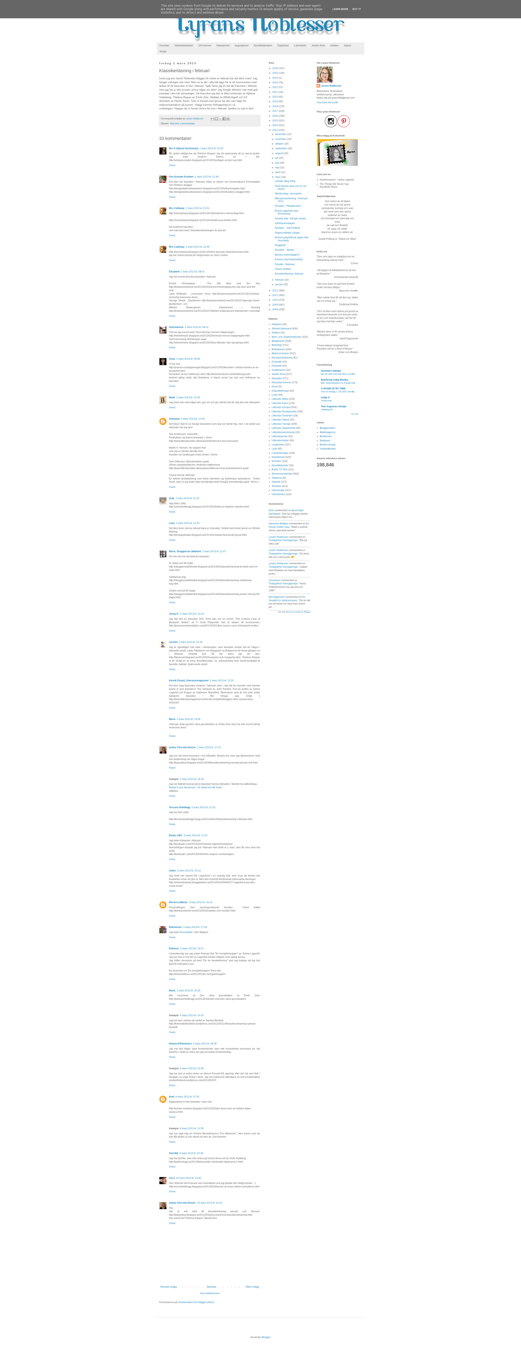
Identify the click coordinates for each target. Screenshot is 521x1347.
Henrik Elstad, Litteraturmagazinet (189, 680)
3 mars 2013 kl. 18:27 (192, 948)
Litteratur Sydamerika (283, 428)
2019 (275, 101)
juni (277, 162)
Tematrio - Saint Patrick (287, 227)
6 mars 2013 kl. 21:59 (192, 1068)
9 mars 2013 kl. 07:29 (187, 1096)
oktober (279, 143)
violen (172, 870)
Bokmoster (175, 927)
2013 (275, 130)
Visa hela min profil (327, 102)
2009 (275, 304)
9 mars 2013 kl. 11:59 (192, 1128)
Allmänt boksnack (281, 328)
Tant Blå (173, 1153)
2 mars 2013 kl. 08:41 (197, 327)
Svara (172, 165)
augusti (279, 153)
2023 (275, 82)
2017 (275, 111)
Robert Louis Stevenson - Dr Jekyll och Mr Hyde (195, 787)
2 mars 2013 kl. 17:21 (209, 747)
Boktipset (325, 440)
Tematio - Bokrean (285, 264)
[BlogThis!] (216, 119)
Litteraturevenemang (283, 432)
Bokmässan (278, 349)
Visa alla (354, 414)
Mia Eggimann (277, 597)
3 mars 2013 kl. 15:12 (189, 870)
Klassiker (174, 123)
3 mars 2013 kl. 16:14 (200, 902)
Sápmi (347, 45)
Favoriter (164, 45)
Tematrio (276, 486)
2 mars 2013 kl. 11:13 (187, 498)
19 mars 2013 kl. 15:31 (209, 1202)
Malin (172, 397)
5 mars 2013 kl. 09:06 (205, 1043)
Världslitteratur (328, 448)
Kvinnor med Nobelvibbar (289, 259)
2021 (275, 92)
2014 (275, 125)
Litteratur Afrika (280, 398)
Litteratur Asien (280, 403)
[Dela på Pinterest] (228, 119)
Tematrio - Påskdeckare (288, 206)
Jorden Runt (318, 45)
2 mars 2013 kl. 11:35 (187, 523)
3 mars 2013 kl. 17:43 (195, 927)
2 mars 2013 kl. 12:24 (192, 613)
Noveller (276, 461)
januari (279, 284)
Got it (356, 9)
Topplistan (283, 45)
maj (277, 167)
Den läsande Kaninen (181, 176)
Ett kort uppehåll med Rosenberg (286, 212)
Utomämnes (278, 494)
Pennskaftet (186, 932)
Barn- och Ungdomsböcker (286, 336)
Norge (163, 51)
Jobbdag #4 (327, 409)
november (281, 139)
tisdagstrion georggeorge (283, 540)
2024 (275, 77)
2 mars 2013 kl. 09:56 (188, 358)
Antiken (334, 45)
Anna (172, 358)
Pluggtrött (280, 245)
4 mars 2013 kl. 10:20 (192, 1015)
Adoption (277, 324)
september (281, 148)
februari (279, 279)
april (278, 172)
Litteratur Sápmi (280, 419)
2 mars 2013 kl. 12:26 (190, 642)
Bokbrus (174, 948)
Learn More (340, 9)
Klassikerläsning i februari (289, 273)
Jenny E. (174, 613)
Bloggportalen (327, 428)
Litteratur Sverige (281, 424)
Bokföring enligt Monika (334, 379)
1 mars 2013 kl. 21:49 (207, 176)
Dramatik (277, 361)
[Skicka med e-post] (212, 119)
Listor (275, 394)
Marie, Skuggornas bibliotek (185, 551)
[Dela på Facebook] (224, 119)
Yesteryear (326, 400)
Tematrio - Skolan (284, 249)
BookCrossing (327, 444)
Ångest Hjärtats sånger (287, 232)
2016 (275, 115)
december (281, 134)
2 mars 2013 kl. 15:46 (188, 719)
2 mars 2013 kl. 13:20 (222, 680)
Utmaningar (278, 490)
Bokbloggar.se (328, 432)
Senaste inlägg (168, 1286)
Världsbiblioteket (183, 45)
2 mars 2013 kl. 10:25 (188, 397)
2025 (275, 73)
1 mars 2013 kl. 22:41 (198, 208)
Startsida (211, 1286)
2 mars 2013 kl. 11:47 (214, 551)
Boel (171, 1096)
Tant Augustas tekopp (333, 406)
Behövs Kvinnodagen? (287, 254)
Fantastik (277, 365)
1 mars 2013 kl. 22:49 (198, 246)
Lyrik (274, 448)
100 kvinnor (204, 45)
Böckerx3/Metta (178, 902)
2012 (275, 290)
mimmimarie (176, 327)
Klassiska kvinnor (281, 382)
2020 (275, 96)
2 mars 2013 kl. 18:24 (192, 779)
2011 (275, 295)
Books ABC (176, 835)
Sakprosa (277, 477)
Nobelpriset (223, 45)
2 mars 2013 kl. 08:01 (193, 271)
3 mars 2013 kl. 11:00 (195, 835)
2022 (275, 87)
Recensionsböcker (282, 473)
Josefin (173, 642)
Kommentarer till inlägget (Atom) (196, 1302)
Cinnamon (274, 580)
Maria (172, 719)
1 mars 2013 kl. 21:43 (211, 148)
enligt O (325, 397)
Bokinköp (277, 345)
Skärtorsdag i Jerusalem (288, 193)
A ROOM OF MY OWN (333, 388)
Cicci (172, 1178)
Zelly (171, 498)
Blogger (266, 1337)
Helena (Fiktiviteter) (180, 1043)
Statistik (276, 481)
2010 (275, 299)
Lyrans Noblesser (278, 537)
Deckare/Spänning (282, 357)
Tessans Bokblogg (179, 807)
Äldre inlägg (252, 1286)
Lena (172, 523)
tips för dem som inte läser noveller (338, 374)
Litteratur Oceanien (282, 415)
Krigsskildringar (280, 390)
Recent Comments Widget (298, 612)
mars (278, 177)
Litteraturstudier (280, 440)
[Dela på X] (220, 119)
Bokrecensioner (280, 353)
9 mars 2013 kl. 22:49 (191, 1153)
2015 (275, 120)
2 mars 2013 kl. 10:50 (193, 418)
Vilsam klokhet (283, 269)
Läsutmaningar (187, 123)
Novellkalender (280, 465)
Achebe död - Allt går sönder (290, 218)
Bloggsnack (278, 341)
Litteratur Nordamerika (284, 411)
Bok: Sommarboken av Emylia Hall (338, 383)
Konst (275, 386)
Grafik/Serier (279, 370)
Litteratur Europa (281, 407)
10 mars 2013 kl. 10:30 (188, 1178)
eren (271, 510)
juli (277, 158)
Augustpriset (241, 45)
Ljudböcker (278, 444)
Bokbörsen (326, 436)
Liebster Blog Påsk (285, 181)
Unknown (174, 418)
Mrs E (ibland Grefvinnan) (183, 148)
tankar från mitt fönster (182, 747)
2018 (275, 106)
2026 (275, 68)
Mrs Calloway (177, 208)
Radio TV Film (279, 469)
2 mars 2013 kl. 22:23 (203, 807)
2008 (275, 309)
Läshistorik (300, 45)
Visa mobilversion (210, 1293)
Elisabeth (174, 271)
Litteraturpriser (280, 436)
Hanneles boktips (278, 523)
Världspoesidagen (285, 223)
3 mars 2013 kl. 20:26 (188, 990)
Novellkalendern (263, 45)
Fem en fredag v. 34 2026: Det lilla (337, 391)
